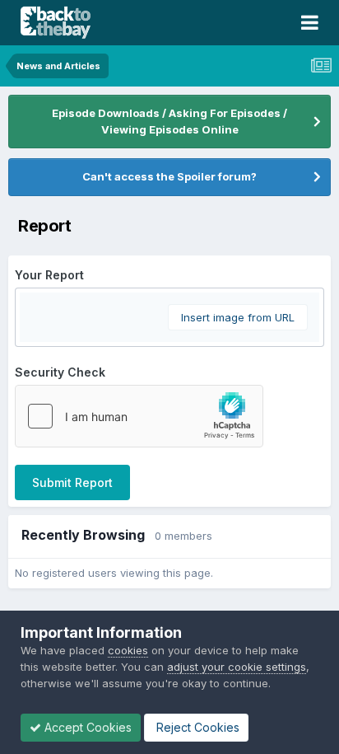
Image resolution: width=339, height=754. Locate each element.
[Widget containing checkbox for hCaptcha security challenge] (139, 416)
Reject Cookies (196, 727)
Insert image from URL (238, 317)
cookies (128, 650)
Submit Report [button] (72, 482)
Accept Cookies (86, 727)
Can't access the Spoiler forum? (169, 176)
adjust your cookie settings (236, 666)
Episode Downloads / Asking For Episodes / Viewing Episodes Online (169, 121)
